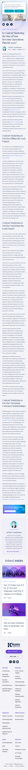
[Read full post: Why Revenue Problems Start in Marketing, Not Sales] (14, 609)
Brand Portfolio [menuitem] (19, 719)
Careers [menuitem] (17, 746)
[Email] (3, 24)
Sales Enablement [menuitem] (20, 685)
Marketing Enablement (10, 29)
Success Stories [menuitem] (19, 716)
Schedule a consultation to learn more (13, 499)
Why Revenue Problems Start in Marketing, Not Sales (14, 626)
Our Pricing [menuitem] (18, 753)
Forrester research (15, 110)
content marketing (15, 122)
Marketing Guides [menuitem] (7, 742)
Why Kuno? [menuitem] (18, 742)
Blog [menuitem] (3, 746)
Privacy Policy (15, 7)
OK (9, 11)
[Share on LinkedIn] (11, 24)
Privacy (5, 766)
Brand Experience (10, 581)
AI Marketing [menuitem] (5, 671)
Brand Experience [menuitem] (7, 685)
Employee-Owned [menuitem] (20, 749)
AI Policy (11, 766)
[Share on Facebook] (7, 24)
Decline (19, 11)
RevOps (4, 98)
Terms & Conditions (19, 766)
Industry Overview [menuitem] (7, 716)
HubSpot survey (6, 420)
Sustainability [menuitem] (6, 723)
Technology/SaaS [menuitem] (7, 719)
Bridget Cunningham (15, 47)
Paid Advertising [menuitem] (19, 682)
